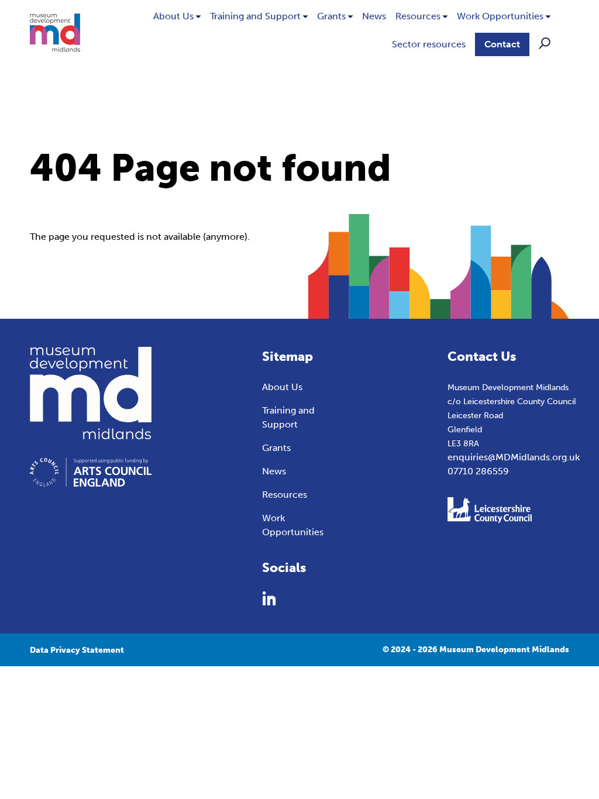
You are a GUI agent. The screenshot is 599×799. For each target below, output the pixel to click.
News (374, 16)
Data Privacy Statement (77, 650)
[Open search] (544, 43)
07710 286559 (478, 471)
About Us (173, 16)
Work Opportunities (500, 16)
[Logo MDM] (55, 32)
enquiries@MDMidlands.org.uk (513, 457)
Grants (331, 16)
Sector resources (429, 44)
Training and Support (255, 16)
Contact (502, 44)
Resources (417, 16)
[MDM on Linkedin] (269, 598)
